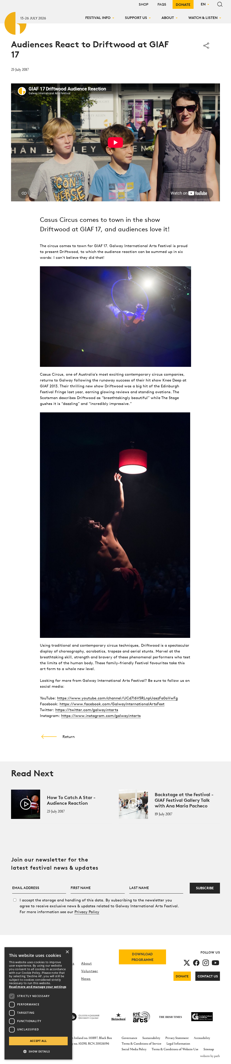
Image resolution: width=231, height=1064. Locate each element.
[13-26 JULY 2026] (16, 22)
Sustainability (151, 1037)
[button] (38, 1051)
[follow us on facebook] (196, 962)
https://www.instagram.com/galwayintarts (101, 715)
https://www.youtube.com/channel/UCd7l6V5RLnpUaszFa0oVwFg (117, 698)
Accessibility (202, 1037)
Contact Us (208, 976)
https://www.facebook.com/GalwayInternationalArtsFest (112, 703)
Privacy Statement (177, 1037)
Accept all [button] (38, 1041)
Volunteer (89, 971)
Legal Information (178, 1043)
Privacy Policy (86, 911)
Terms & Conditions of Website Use (175, 1049)
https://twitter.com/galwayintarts (86, 709)
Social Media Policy (134, 1049)
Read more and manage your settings (37, 987)
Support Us (136, 17)
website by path (210, 1055)
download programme (142, 957)
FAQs (161, 4)
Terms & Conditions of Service (141, 1043)
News (86, 979)
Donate (183, 4)
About (168, 17)
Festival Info (98, 17)
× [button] (67, 952)
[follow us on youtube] (215, 962)
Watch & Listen (202, 17)
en (203, 4)
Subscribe (205, 888)
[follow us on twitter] (186, 962)
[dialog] (38, 1003)
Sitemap (208, 1049)
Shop (143, 4)
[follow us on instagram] (205, 962)
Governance (129, 1037)
